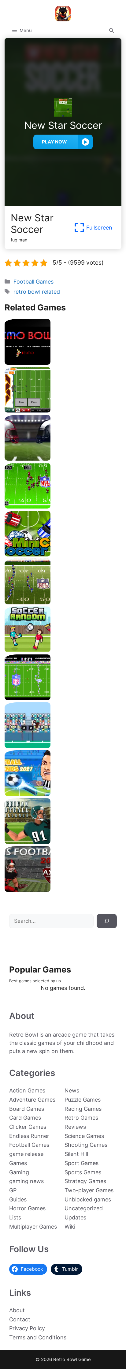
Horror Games (27, 1208)
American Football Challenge (63, 842)
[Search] (107, 921)
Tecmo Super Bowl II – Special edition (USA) (63, 602)
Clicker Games (27, 1127)
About (17, 1310)
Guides (18, 1199)
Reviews (75, 1127)
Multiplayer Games (33, 1226)
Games (18, 1163)
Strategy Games (85, 1181)
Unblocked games (88, 1199)
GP (13, 1190)
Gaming (19, 1172)
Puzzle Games (83, 1099)
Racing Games (83, 1109)
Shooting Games (86, 1145)
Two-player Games (89, 1190)
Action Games (27, 1090)
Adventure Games (32, 1099)
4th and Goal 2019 (63, 458)
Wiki (70, 1226)
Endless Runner (29, 1136)
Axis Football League (63, 890)
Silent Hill (76, 1154)
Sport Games (81, 1163)
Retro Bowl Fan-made (63, 410)
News (72, 1090)
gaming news (26, 1181)
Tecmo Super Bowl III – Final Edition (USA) (63, 506)
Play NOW (54, 142)
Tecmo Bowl (63, 362)
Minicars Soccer (63, 554)
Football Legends (63, 794)
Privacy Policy (27, 1328)
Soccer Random (63, 650)
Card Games (25, 1117)
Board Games (26, 1109)
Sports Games (83, 1172)
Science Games (84, 1136)
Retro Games (81, 1117)
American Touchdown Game (62, 746)
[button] (111, 30)
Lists (15, 1217)
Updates (75, 1217)
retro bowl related (36, 291)
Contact (19, 1319)
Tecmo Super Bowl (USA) (63, 698)
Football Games (33, 281)
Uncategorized (84, 1208)
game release (26, 1154)
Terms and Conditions (37, 1337)
